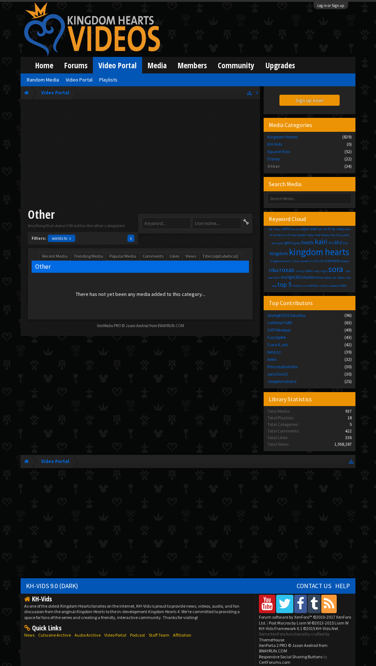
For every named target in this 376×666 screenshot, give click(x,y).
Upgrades (280, 65)
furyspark (277, 243)
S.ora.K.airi (277, 344)
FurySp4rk (276, 337)
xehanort (333, 285)
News (29, 635)
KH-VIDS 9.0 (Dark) (52, 586)
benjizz (274, 352)
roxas (286, 269)
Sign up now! (309, 100)
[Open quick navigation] (249, 92)
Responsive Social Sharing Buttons (290, 656)
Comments (152, 256)
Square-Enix (278, 151)
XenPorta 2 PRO (273, 645)
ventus (314, 285)
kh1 (331, 243)
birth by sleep (333, 229)
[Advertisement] (140, 155)
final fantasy (322, 235)
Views (190, 256)
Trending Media (88, 256)
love (296, 261)
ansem (296, 229)
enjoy (310, 235)
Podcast (137, 635)
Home (44, 65)
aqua (304, 228)
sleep (300, 271)
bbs (320, 229)
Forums (75, 65)
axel (313, 228)
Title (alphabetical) (220, 256)
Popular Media (122, 256)
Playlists (108, 79)
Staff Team (159, 635)
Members (192, 65)
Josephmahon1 (282, 381)
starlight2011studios (298, 277)
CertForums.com (274, 662)
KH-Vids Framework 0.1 (298, 628)
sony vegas (321, 271)
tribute (298, 285)
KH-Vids (274, 144)
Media (157, 65)
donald (301, 235)
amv (286, 228)
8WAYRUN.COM (171, 325)
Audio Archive (88, 635)
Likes (174, 256)
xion (343, 285)
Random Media (43, 79)
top (274, 285)
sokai (309, 271)
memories (306, 261)
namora (344, 261)
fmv (333, 235)
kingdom (279, 253)
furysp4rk (342, 235)
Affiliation (182, 635)
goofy (297, 243)
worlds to (61, 238)
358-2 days (274, 229)
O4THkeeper (279, 330)
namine (332, 260)
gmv (289, 242)
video (324, 285)
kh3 (345, 243)
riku (273, 270)
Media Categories (290, 125)
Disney (273, 159)
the (348, 277)
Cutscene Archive (54, 635)
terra (319, 277)
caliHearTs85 (279, 322)
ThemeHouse (271, 640)
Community (236, 65)
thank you (330, 277)
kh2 (338, 242)
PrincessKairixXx (282, 366)
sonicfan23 (277, 374)
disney (291, 235)
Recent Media (55, 256)
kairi (321, 241)
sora (335, 269)
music (319, 261)
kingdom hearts (319, 252)
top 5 (284, 284)
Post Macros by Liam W (308, 623)
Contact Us (314, 586)
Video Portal (117, 65)
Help (342, 586)
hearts (307, 242)
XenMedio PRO (109, 325)
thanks (341, 277)
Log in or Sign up (330, 5)
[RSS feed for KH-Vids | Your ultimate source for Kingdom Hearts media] (329, 604)
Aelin (272, 359)
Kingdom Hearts (282, 137)
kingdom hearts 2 (281, 261)
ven (305, 285)
